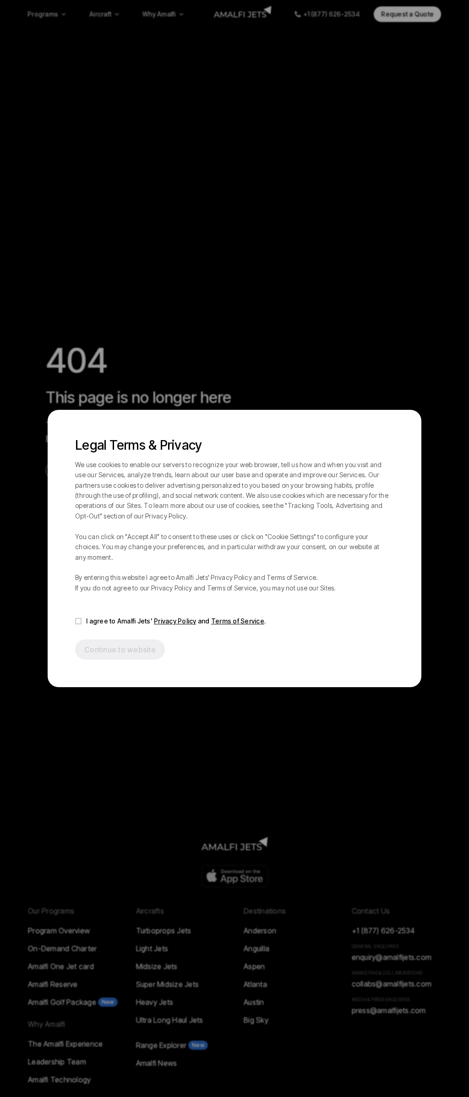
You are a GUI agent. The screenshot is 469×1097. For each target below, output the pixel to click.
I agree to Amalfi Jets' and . (176, 621)
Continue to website (120, 649)
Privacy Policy (175, 621)
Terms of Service (237, 621)
